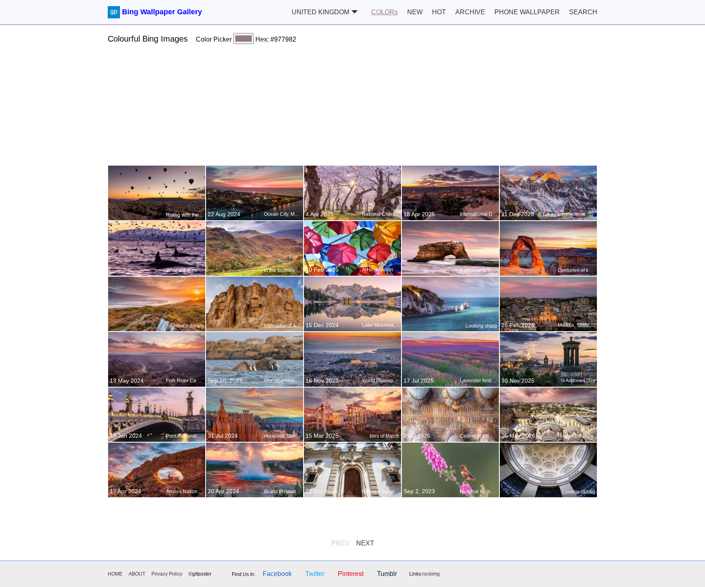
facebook (277, 573)
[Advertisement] (352, 108)
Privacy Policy (166, 574)
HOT (439, 12)
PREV (340, 543)
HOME (115, 574)
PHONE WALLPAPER (527, 12)
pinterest (351, 573)
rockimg (431, 574)
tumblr (387, 573)
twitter (314, 573)
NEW (415, 12)
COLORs (384, 12)
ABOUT (137, 574)
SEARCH (583, 12)
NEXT (365, 543)
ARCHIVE (470, 12)
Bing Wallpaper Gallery (162, 12)
